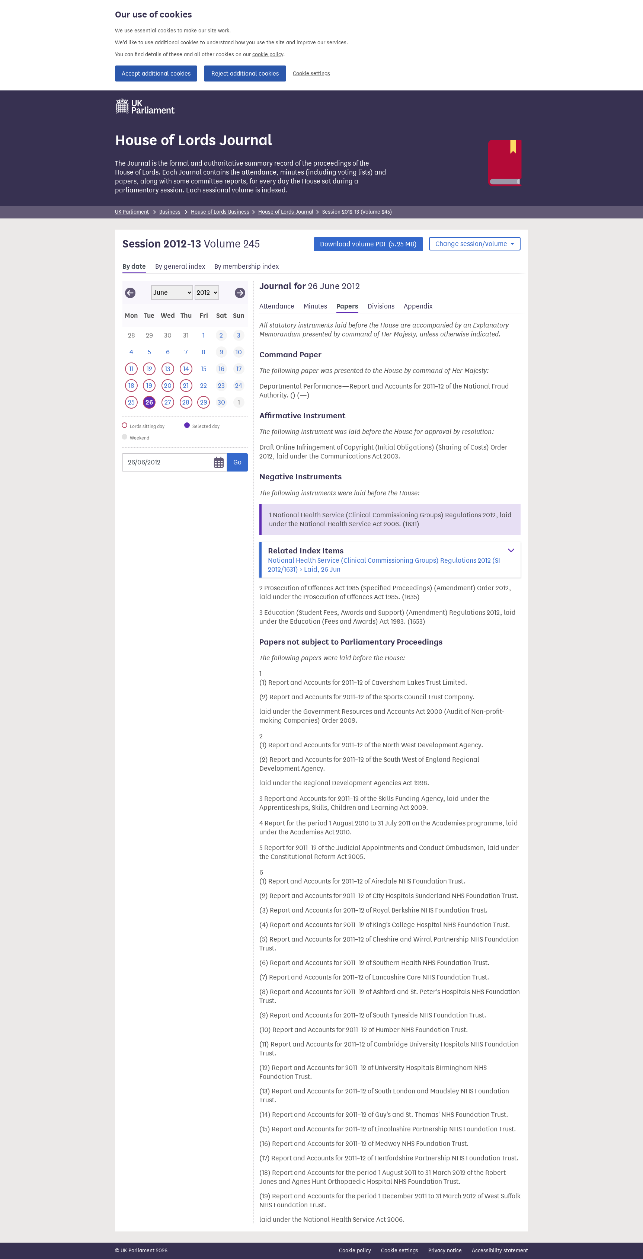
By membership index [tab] (246, 266)
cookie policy (267, 54)
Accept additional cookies (156, 73)
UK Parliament (132, 212)
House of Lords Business (220, 212)
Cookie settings (311, 73)
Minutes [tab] (315, 306)
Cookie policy (355, 1250)
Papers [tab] (347, 306)
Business (169, 212)
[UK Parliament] (145, 106)
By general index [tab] (180, 266)
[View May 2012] (130, 292)
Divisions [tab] (381, 306)
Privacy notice (445, 1250)
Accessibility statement (500, 1250)
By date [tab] (134, 266)
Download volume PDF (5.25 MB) (368, 244)
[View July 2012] (240, 292)
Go (237, 462)
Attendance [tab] (276, 306)
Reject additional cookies (245, 73)
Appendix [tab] (418, 306)
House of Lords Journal (285, 212)
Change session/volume (472, 244)
